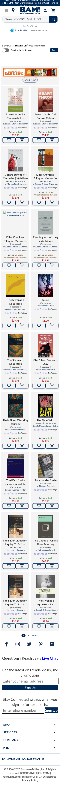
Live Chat (50, 658)
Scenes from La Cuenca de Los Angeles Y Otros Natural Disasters (15, 116)
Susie (45, 299)
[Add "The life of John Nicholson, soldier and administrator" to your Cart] (22, 506)
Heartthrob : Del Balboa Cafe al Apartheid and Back (45, 116)
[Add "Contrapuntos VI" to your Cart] (22, 202)
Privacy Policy (30, 780)
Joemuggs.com (11, 776)
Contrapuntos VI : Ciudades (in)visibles (15, 176)
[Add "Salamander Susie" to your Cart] (52, 506)
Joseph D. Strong (43, 610)
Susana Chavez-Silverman (16, 123)
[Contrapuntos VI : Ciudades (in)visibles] (15, 160)
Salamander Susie (45, 480)
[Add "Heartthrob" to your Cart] (52, 140)
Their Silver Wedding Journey (15, 422)
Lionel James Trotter (17, 490)
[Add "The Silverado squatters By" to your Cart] (52, 626)
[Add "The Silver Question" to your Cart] (22, 566)
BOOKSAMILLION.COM (35, 772)
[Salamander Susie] (45, 466)
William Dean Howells (16, 429)
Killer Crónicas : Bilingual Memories (45, 176)
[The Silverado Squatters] (15, 285)
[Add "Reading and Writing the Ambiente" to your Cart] (52, 265)
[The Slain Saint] (45, 405)
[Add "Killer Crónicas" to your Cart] (52, 202)
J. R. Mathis (40, 426)
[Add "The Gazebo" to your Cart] (52, 566)
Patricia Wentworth (46, 369)
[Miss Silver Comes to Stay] (45, 345)
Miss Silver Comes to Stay (45, 361)
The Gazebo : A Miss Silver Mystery (45, 542)
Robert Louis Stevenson (16, 309)
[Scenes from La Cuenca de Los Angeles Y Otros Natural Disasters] (15, 100)
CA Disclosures (47, 776)
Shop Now (30, 79)
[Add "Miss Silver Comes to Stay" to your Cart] (52, 385)
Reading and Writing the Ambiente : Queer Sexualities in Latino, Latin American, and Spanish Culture (45, 239)
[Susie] (45, 285)
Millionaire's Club (39, 30)
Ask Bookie (21, 30)
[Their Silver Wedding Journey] (15, 405)
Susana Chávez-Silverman (46, 123)
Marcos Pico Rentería (16, 184)
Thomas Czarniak (46, 486)
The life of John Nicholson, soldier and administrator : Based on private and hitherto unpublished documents (16, 482)
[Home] (30, 10)
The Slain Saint (45, 420)
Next (34, 635)
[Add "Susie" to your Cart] (52, 325)
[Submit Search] (53, 19)
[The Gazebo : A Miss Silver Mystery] (45, 526)
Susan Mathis (52, 426)
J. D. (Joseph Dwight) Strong (16, 371)
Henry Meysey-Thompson (15, 551)
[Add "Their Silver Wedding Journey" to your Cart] (22, 446)
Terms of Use (29, 776)
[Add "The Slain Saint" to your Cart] (52, 446)
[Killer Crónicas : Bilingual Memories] (45, 160)
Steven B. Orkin (47, 305)
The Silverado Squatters (15, 301)
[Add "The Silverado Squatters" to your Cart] (22, 325)
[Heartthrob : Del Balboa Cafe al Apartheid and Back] (45, 100)
